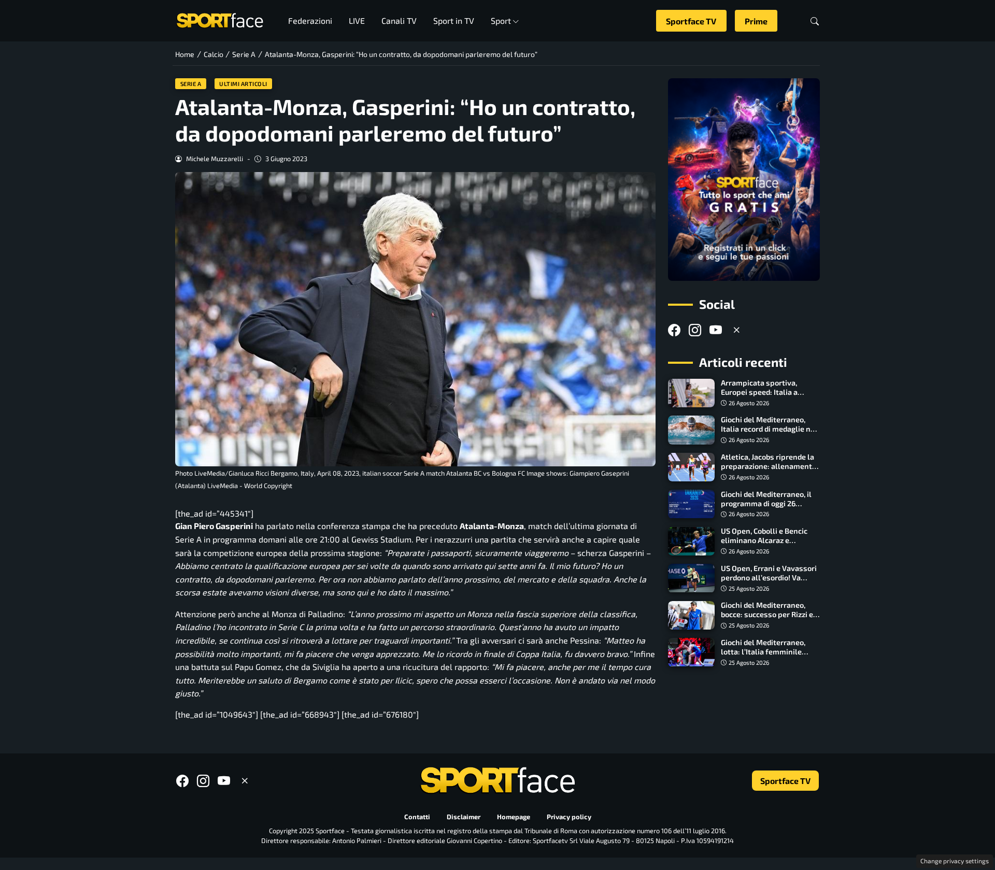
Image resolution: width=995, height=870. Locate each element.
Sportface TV (691, 21)
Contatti (417, 817)
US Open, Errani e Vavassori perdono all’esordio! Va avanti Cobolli (769, 577)
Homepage (513, 817)
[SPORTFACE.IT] (219, 19)
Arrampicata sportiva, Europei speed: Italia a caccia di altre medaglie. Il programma (765, 397)
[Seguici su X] (736, 330)
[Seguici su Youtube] (715, 330)
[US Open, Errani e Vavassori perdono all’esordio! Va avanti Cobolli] (691, 578)
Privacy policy (569, 817)
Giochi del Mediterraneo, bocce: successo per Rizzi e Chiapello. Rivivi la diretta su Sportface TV (770, 619)
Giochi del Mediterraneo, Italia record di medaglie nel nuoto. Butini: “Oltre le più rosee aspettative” (769, 434)
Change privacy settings (954, 860)
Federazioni (310, 20)
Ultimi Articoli (243, 83)
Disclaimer (463, 817)
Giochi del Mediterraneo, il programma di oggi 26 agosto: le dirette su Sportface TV (766, 508)
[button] (815, 21)
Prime (756, 21)
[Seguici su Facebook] (674, 330)
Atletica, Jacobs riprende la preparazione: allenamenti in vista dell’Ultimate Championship (767, 471)
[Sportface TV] (744, 179)
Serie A (191, 83)
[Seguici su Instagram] (695, 330)
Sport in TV (453, 20)
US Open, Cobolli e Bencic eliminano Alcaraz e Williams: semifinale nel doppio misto (764, 545)
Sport (501, 20)
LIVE (357, 20)
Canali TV (399, 20)
